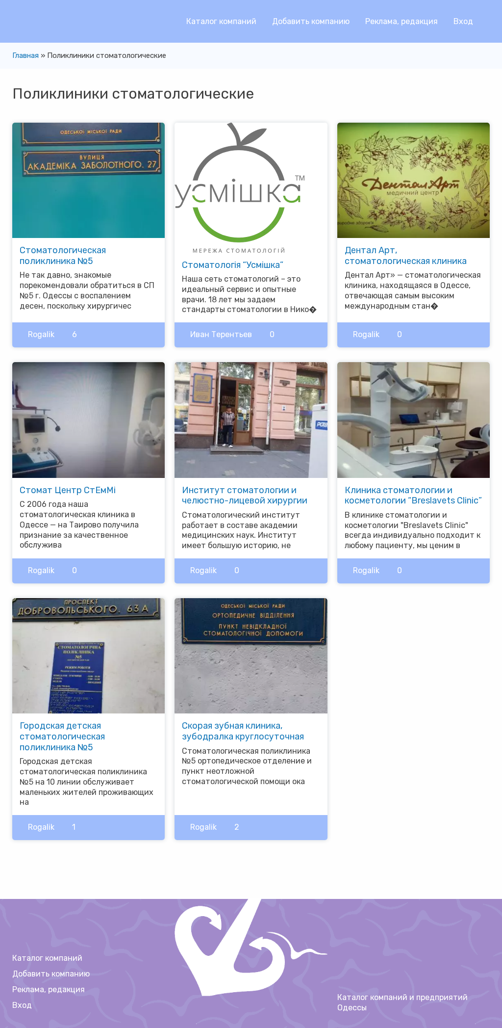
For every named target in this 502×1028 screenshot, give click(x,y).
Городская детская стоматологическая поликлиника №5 (62, 736)
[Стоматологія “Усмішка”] (239, 186)
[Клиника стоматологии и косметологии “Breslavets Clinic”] (413, 419)
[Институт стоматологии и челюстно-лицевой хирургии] (251, 419)
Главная (25, 55)
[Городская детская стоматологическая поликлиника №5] (88, 655)
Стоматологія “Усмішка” (232, 265)
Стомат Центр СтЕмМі (68, 490)
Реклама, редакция (401, 21)
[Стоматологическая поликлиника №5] (88, 179)
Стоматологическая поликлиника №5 (63, 255)
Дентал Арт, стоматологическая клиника (406, 255)
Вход (463, 21)
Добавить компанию (311, 21)
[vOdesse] (27, 24)
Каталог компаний (221, 21)
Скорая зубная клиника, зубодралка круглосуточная (243, 731)
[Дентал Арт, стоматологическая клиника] (413, 179)
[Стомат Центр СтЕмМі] (88, 419)
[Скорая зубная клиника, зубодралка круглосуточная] (251, 655)
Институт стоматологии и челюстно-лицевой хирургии (244, 495)
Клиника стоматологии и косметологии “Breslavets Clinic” (413, 495)
